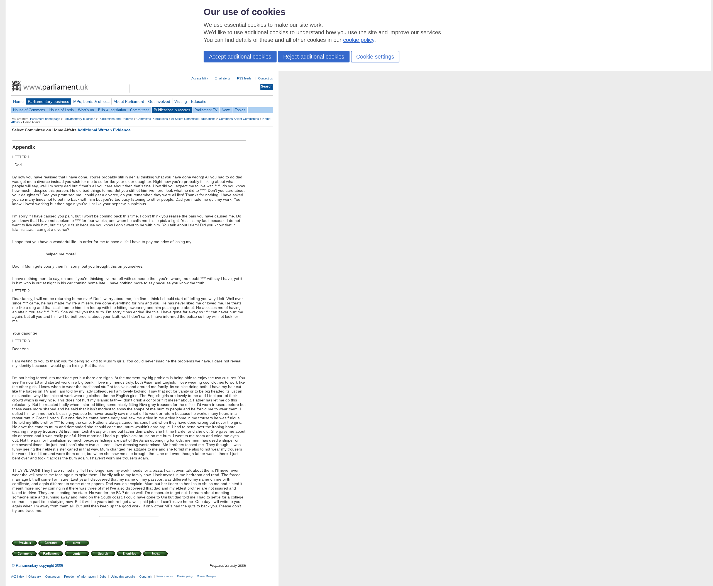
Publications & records (172, 110)
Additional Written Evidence (104, 130)
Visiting (180, 101)
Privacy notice (165, 576)
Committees (140, 110)
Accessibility (199, 78)
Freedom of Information (80, 576)
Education (200, 101)
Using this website (123, 576)
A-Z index (17, 576)
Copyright (145, 576)
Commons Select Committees (239, 118)
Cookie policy (185, 576)
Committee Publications (152, 118)
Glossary (34, 576)
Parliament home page (45, 118)
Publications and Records (116, 118)
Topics (240, 110)
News (226, 110)
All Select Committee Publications (193, 118)
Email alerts (222, 78)
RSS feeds (244, 78)
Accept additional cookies (240, 57)
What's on (86, 110)
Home (18, 101)
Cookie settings (375, 57)
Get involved (159, 101)
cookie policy (358, 40)
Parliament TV (206, 110)
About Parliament (129, 101)
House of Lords (61, 110)
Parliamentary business (48, 101)
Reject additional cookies (313, 57)
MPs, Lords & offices (91, 101)
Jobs (103, 576)
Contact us (265, 78)
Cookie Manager (206, 576)
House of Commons (29, 110)
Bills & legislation (112, 110)
